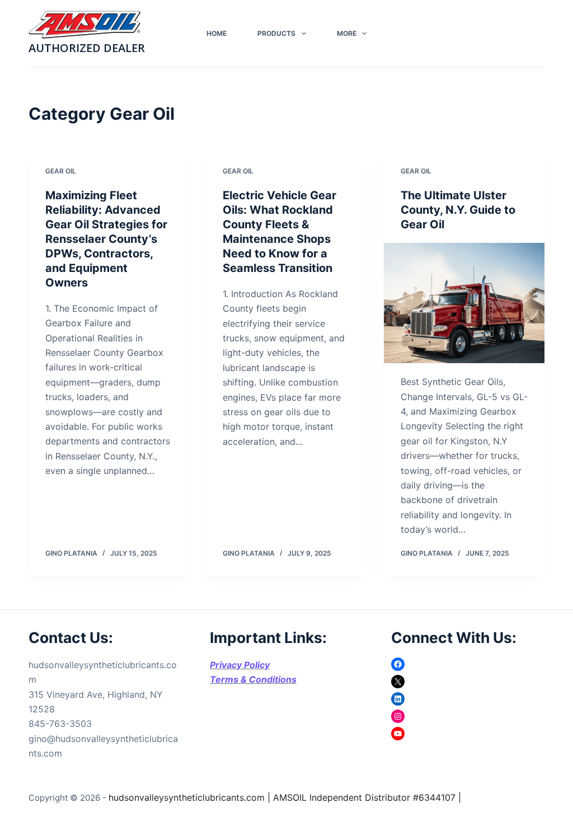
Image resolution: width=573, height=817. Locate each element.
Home (216, 33)
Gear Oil (60, 171)
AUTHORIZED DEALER (87, 47)
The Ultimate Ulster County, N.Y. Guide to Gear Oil (458, 210)
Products (276, 33)
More (346, 33)
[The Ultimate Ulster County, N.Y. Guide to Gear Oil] (464, 303)
